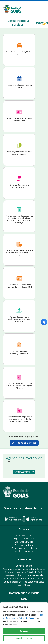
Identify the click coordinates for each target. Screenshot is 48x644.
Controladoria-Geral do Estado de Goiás (24, 581)
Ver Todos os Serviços (24, 442)
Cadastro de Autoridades (24, 548)
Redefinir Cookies (24, 638)
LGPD (24, 599)
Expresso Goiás (24, 535)
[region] (24, 623)
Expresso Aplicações (24, 538)
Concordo (24, 631)
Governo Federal (24, 565)
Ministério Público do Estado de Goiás (24, 575)
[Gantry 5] (24, 492)
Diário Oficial (24, 584)
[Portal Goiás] (24, 8)
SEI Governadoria (24, 545)
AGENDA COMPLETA (24, 472)
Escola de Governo (24, 551)
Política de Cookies (27, 618)
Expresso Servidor (24, 541)
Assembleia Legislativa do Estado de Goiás (24, 568)
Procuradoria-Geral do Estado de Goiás (24, 578)
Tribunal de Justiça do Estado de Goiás (24, 572)
